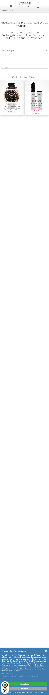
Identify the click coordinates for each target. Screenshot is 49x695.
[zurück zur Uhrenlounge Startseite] (24, 2)
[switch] (5, 691)
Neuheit (33, 77)
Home (7, 10)
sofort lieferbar (20, 77)
